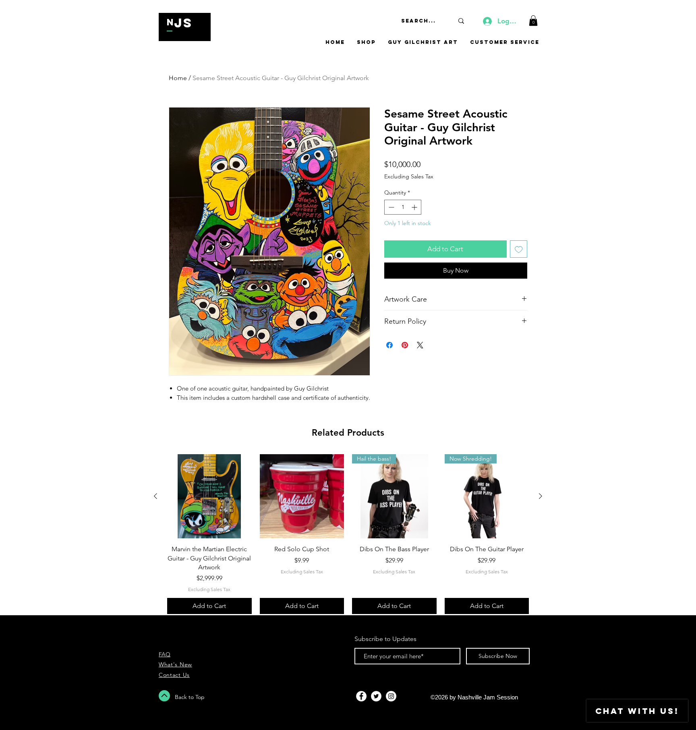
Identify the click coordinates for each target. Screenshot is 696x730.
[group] (348, 534)
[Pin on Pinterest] (405, 345)
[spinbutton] (403, 207)
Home (178, 78)
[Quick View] (209, 496)
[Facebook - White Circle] (361, 696)
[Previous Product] (155, 496)
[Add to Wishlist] (519, 249)
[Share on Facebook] (389, 345)
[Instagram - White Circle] (391, 696)
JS (183, 23)
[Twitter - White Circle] (376, 696)
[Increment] (415, 207)
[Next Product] (540, 496)
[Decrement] (390, 207)
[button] (533, 20)
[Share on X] (420, 345)
